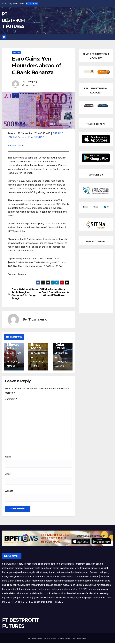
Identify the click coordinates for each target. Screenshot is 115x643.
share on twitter (16, 145)
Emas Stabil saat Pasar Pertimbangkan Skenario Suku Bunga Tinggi (25, 294)
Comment (11, 399)
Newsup (68, 638)
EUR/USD (58, 133)
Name (8, 457)
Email (8, 473)
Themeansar (80, 638)
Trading (16, 52)
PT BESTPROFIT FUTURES (13, 20)
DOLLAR (13, 137)
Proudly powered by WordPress (42, 638)
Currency (23, 137)
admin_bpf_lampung (13, 364)
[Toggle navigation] (59, 37)
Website (9, 490)
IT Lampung (31, 81)
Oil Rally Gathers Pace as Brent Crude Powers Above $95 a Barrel (51, 292)
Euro (31, 137)
